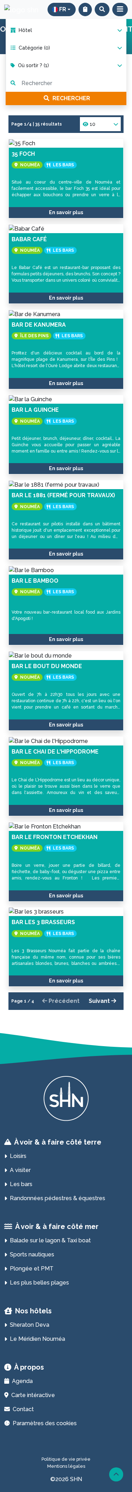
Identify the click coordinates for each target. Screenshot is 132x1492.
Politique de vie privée (66, 1459)
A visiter (20, 1170)
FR (62, 9)
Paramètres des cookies (45, 1423)
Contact (23, 1409)
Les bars (21, 1184)
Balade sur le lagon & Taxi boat (50, 1240)
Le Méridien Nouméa (37, 1339)
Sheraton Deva (29, 1324)
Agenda (22, 1381)
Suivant (100, 1001)
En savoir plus (66, 212)
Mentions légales (66, 1466)
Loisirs (18, 1156)
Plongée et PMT (32, 1268)
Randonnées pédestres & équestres (57, 1198)
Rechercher (70, 98)
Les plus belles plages (39, 1282)
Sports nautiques (32, 1254)
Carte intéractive (33, 1395)
